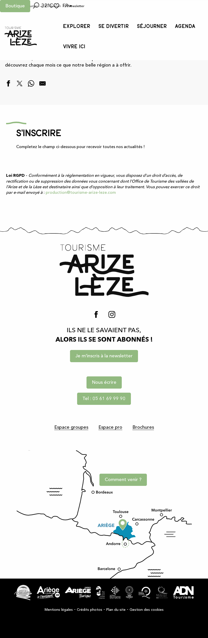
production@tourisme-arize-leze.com (81, 193)
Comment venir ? (123, 479)
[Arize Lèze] (23, 592)
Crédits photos (89, 610)
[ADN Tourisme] (183, 592)
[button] (35, 6)
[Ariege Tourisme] (77, 592)
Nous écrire (104, 382)
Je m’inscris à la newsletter (104, 356)
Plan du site (116, 610)
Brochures (143, 427)
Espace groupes (71, 427)
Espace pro (110, 427)
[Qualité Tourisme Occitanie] (144, 592)
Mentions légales (59, 610)
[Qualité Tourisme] (161, 592)
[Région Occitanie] (115, 592)
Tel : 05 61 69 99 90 (104, 398)
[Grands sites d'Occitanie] (129, 592)
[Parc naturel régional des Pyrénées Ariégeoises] (100, 592)
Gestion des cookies (147, 610)
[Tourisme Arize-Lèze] (21, 36)
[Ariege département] (48, 592)
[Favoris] (57, 6)
